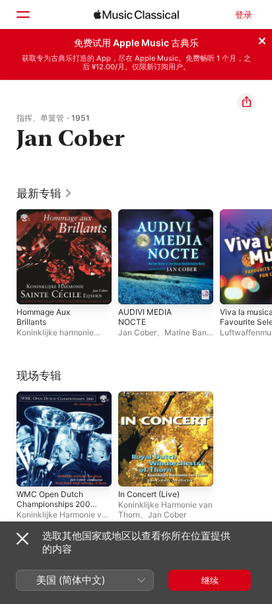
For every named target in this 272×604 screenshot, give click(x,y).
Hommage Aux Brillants (43, 317)
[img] (136, 14)
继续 (210, 580)
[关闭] (262, 39)
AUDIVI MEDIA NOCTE (145, 317)
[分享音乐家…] (246, 102)
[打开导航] (22, 14)
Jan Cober (137, 332)
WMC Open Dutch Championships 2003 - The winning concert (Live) (57, 509)
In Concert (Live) (149, 494)
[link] (45, 193)
